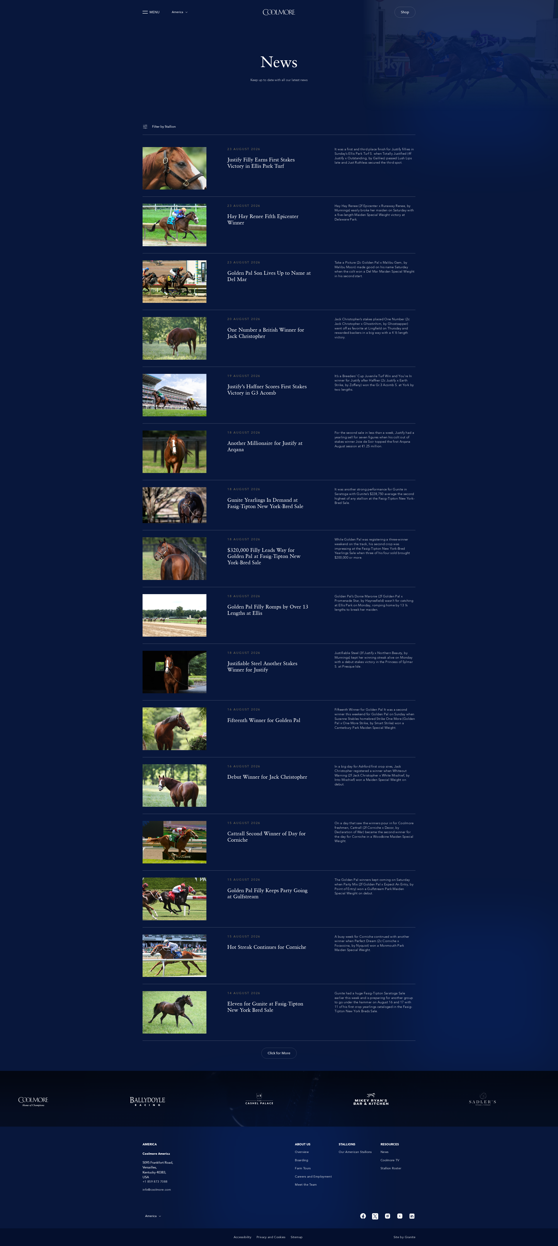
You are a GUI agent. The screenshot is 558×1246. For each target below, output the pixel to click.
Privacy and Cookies (271, 1237)
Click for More (279, 1053)
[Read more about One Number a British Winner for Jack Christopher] (279, 338)
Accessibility (243, 1237)
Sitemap (297, 1237)
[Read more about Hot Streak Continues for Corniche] (279, 955)
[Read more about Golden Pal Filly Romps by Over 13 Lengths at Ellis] (279, 615)
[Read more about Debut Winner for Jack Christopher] (279, 785)
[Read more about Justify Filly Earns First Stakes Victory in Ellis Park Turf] (279, 168)
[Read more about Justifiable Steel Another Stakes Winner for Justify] (279, 672)
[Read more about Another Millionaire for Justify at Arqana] (279, 452)
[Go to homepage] (279, 12)
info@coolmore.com (157, 1190)
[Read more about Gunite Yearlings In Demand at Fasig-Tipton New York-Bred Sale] (279, 505)
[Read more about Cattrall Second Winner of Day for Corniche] (279, 842)
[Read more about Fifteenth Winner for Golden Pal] (279, 728)
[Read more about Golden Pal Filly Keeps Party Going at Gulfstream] (279, 899)
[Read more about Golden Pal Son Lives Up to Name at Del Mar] (279, 281)
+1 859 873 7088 (155, 1182)
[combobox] (179, 12)
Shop (405, 12)
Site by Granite (404, 1237)
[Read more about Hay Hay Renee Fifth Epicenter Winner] (279, 225)
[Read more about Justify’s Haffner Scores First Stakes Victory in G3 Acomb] (279, 395)
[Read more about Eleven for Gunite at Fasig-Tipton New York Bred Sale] (279, 1012)
